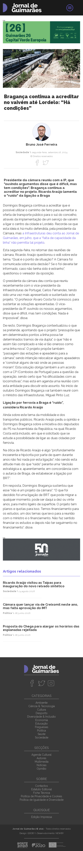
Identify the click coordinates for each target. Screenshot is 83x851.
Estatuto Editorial (41, 789)
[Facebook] (37, 162)
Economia (41, 720)
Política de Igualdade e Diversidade (42, 799)
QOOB (31, 833)
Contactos (41, 785)
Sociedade (41, 737)
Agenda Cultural (41, 754)
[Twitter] (46, 162)
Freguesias (41, 727)
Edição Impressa (41, 817)
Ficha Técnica (41, 792)
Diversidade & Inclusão (41, 716)
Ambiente (41, 702)
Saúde (41, 734)
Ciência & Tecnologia (41, 706)
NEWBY (60, 833)
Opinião (41, 768)
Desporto (41, 713)
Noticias (42, 765)
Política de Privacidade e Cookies (41, 796)
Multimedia (41, 761)
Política (41, 730)
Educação (41, 723)
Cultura (41, 709)
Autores (41, 758)
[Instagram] (51, 683)
